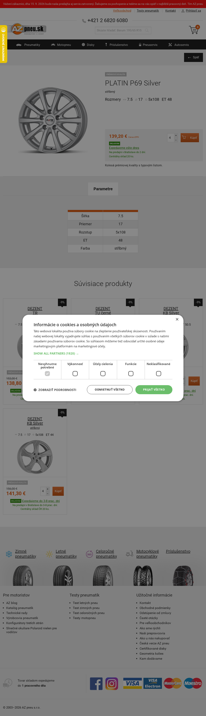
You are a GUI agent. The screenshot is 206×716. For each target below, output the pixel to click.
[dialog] (103, 358)
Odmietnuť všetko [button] (110, 389)
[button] (103, 353)
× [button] (176, 319)
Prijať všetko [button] (154, 389)
